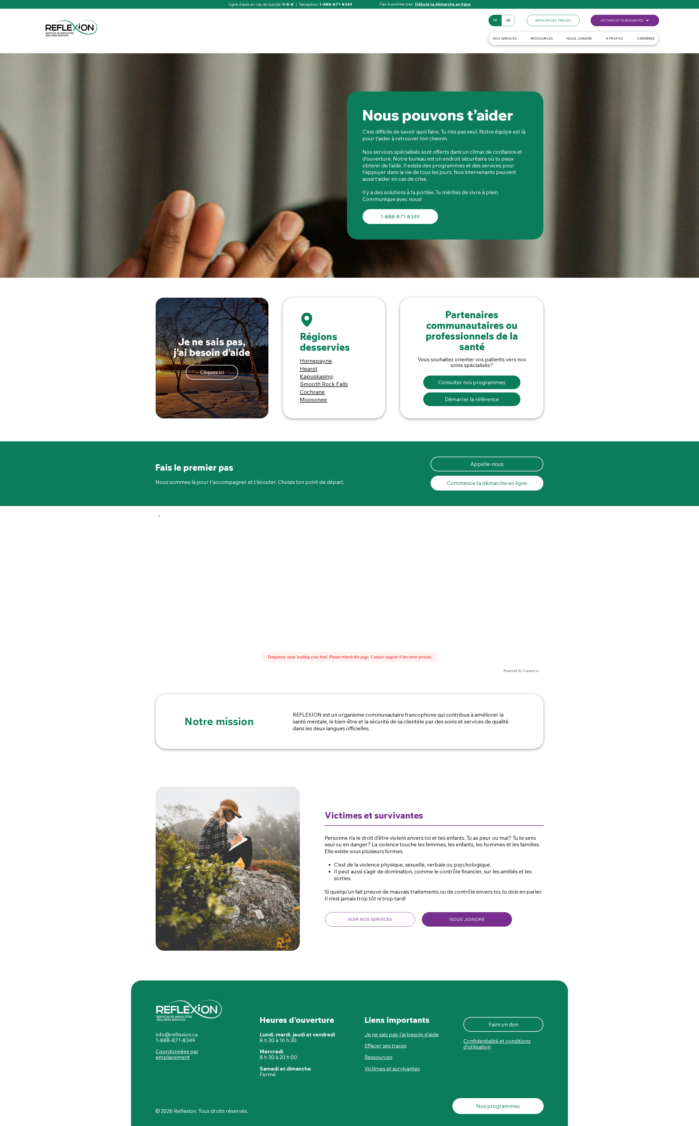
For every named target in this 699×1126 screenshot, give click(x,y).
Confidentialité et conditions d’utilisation (497, 1044)
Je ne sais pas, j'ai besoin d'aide (402, 1034)
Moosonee (313, 399)
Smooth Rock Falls (324, 383)
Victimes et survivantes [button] (392, 1068)
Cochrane (312, 391)
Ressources (378, 1057)
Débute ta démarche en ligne (443, 4)
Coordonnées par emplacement (177, 1054)
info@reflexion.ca (177, 1034)
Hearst (308, 368)
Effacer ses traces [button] (386, 1045)
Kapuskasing (316, 376)
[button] (553, 20)
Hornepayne (316, 360)
